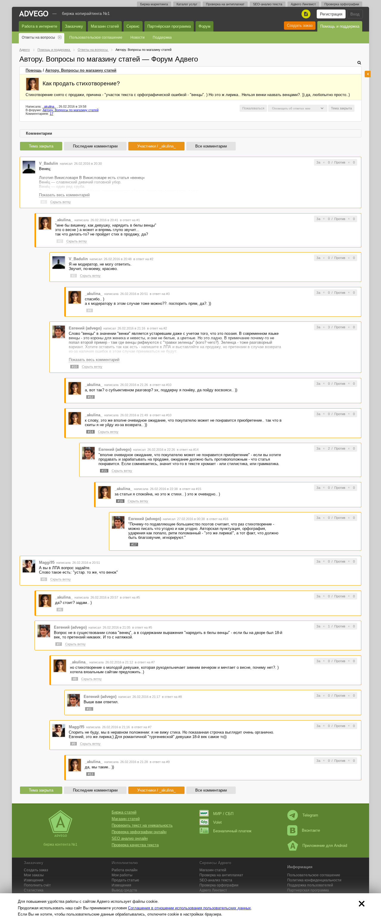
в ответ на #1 (130, 220)
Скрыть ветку (60, 202)
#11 (89, 709)
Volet (217, 822)
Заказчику (74, 26)
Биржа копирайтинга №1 (86, 13)
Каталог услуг (187, 4)
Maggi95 (46, 562)
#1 (44, 202)
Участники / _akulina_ (156, 146)
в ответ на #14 (188, 449)
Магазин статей (105, 26)
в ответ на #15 (190, 489)
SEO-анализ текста (267, 4)
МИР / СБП (223, 813)
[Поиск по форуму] (359, 62)
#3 (73, 275)
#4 (89, 310)
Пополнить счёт (37, 885)
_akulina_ (49, 106)
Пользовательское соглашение (95, 37)
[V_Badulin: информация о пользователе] (29, 166)
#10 (74, 366)
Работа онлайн (125, 870)
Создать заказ (300, 25)
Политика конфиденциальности (314, 880)
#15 (104, 471)
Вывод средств (124, 890)
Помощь (34, 70)
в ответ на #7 (145, 662)
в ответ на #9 (160, 762)
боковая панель (368, 74)
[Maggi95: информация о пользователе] (29, 565)
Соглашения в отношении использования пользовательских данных (189, 908)
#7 (58, 644)
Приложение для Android (324, 845)
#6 (60, 609)
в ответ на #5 (130, 597)
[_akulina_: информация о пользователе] (32, 84)
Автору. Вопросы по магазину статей (80, 70)
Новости (137, 37)
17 (51, 113)
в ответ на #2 (143, 259)
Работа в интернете (39, 26)
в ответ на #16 (217, 519)
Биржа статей (124, 812)
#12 (90, 397)
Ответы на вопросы (38, 37)
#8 (74, 679)
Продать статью (125, 880)
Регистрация (331, 14)
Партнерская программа (308, 890)
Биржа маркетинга (154, 4)
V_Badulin (48, 163)
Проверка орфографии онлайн (139, 832)
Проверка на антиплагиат (225, 4)
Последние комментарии (95, 146)
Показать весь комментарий (64, 195)
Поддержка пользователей (310, 885)
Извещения (33, 880)
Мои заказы (34, 875)
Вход (355, 14)
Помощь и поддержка (339, 26)
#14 (90, 432)
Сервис (133, 26)
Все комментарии (211, 146)
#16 (120, 501)
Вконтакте (311, 830)
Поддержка (162, 37)
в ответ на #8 (172, 696)
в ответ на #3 (160, 294)
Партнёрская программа (169, 26)
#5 (44, 579)
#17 (134, 544)
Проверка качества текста (135, 845)
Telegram (310, 815)
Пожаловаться (253, 108)
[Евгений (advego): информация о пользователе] (58, 331)
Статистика (33, 890)
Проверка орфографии (341, 4)
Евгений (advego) (85, 328)
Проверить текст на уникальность (142, 825)
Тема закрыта (41, 146)
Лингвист (213, 890)
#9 (73, 743)
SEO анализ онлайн (130, 838)
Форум (204, 26)
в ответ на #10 (160, 385)
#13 (90, 774)
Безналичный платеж (232, 831)
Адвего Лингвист (303, 4)
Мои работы (122, 875)
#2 (60, 241)
